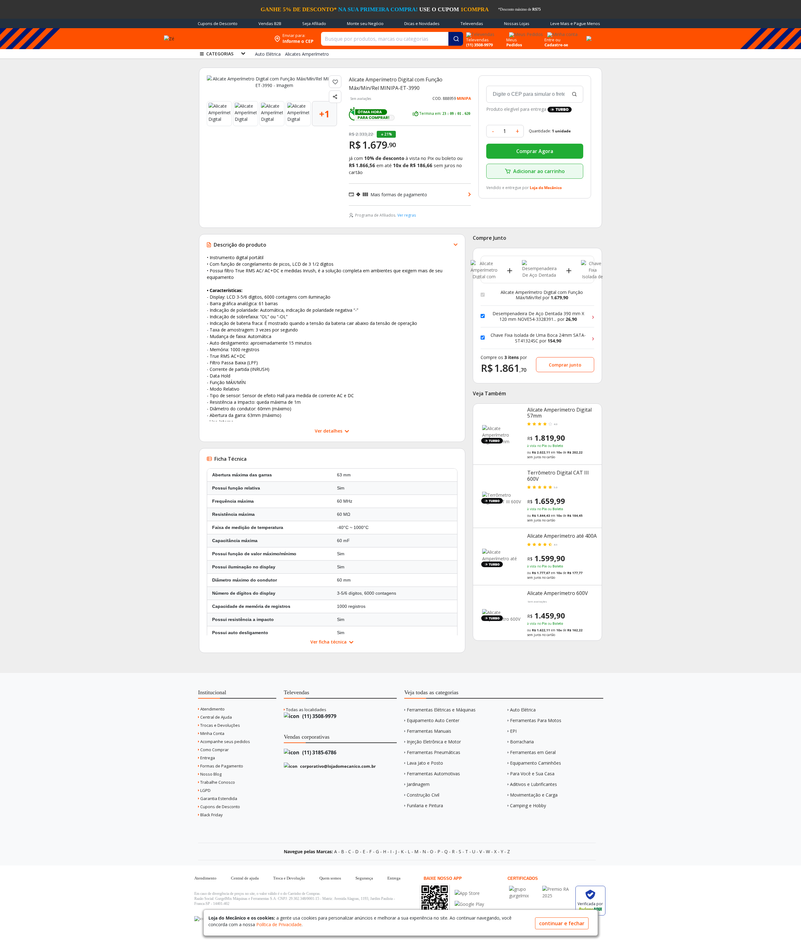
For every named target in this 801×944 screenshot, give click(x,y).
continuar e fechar (561, 923)
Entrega (207, 758)
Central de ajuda (245, 878)
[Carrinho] (588, 35)
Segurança (364, 878)
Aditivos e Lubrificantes (533, 784)
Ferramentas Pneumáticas (433, 752)
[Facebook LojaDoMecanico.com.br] (200, 918)
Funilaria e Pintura (425, 805)
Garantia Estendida (218, 798)
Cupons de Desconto (217, 23)
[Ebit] (524, 889)
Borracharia (522, 742)
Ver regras (406, 215)
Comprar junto (565, 365)
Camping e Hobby (528, 805)
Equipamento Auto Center (433, 720)
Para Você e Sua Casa (532, 774)
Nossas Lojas (516, 23)
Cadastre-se (556, 44)
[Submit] (455, 39)
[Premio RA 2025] (557, 889)
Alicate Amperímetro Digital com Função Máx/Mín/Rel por (542, 295)
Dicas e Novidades (422, 23)
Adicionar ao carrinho (539, 171)
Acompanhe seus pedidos (224, 741)
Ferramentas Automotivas (433, 774)
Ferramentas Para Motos (535, 720)
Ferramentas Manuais (429, 731)
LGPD (205, 790)
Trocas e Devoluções (219, 725)
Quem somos (330, 878)
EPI (513, 731)
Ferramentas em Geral (533, 752)
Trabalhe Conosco (217, 782)
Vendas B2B (269, 23)
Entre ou (552, 40)
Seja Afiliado (314, 23)
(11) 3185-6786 (318, 752)
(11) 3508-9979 (318, 716)
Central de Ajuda (215, 717)
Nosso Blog (210, 774)
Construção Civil (423, 795)
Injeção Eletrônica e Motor (434, 742)
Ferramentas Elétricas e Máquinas (441, 710)
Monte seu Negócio (365, 23)
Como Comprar (214, 749)
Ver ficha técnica (329, 642)
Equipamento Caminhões (535, 763)
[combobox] (392, 39)
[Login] (561, 32)
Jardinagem (418, 784)
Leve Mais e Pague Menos (575, 23)
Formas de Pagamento (221, 766)
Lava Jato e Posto (425, 763)
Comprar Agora (534, 151)
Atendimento (212, 709)
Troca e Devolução (289, 878)
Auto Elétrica (523, 710)
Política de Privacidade (279, 924)
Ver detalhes (329, 431)
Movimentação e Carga (534, 795)
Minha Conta (211, 733)
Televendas (472, 23)
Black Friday (211, 815)
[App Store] (469, 893)
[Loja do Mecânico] (230, 38)
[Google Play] (469, 904)
